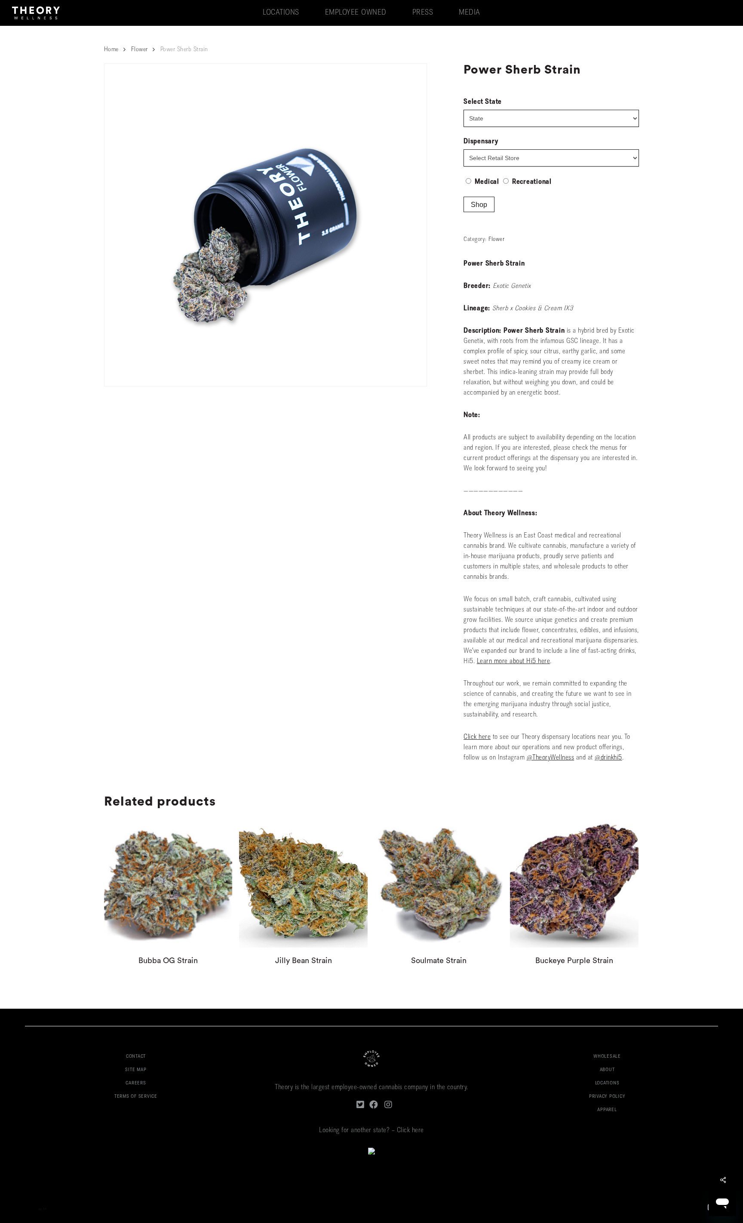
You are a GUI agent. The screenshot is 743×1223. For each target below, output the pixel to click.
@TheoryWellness (550, 757)
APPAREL (607, 1110)
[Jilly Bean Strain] (303, 883)
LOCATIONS (607, 1083)
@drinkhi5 (608, 757)
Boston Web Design (25, 1209)
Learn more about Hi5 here (513, 661)
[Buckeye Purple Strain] (574, 883)
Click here (477, 737)
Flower (139, 49)
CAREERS (136, 1083)
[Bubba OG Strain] (168, 883)
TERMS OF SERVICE (135, 1096)
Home (111, 49)
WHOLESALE (607, 1056)
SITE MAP (135, 1070)
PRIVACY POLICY (607, 1096)
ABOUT (607, 1070)
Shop (479, 204)
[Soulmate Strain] (439, 883)
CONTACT (136, 1056)
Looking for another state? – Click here (371, 1130)
